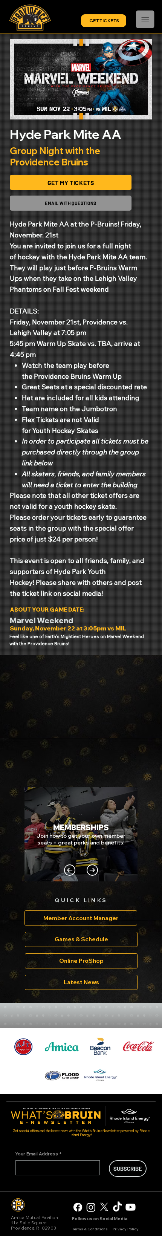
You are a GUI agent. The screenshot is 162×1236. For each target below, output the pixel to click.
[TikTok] (117, 1207)
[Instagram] (91, 1207)
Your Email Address (38, 1153)
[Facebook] (78, 1207)
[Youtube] (130, 1207)
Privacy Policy (126, 1229)
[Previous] (69, 870)
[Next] (92, 870)
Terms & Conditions (90, 1229)
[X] (104, 1207)
